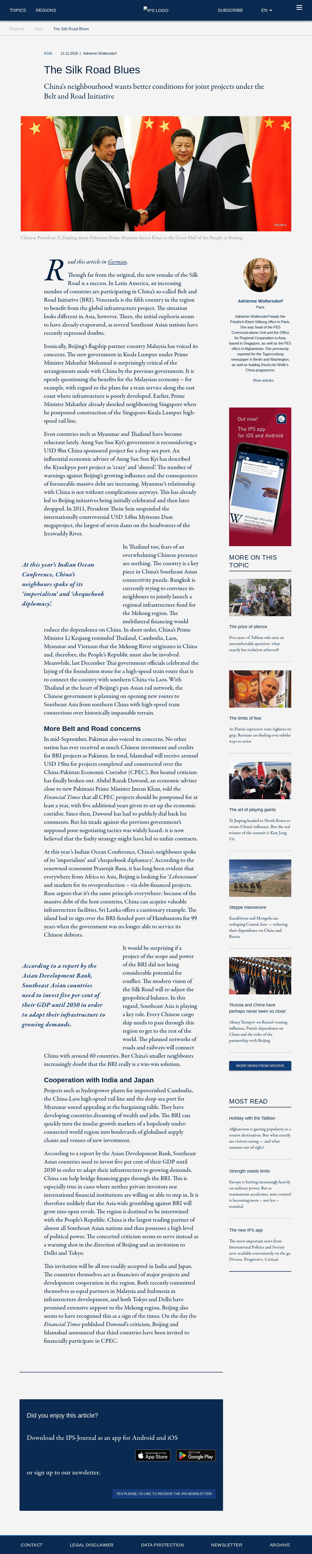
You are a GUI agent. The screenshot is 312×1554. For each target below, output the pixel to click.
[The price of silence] (260, 601)
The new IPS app (246, 1230)
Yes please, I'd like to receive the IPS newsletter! (164, 1494)
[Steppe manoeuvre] (260, 882)
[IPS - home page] (156, 10)
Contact (32, 1545)
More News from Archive (260, 1066)
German (117, 262)
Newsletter (226, 1545)
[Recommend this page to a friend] (262, 54)
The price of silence (248, 626)
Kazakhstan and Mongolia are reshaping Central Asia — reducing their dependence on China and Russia (258, 927)
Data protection (162, 1545)
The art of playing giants (252, 809)
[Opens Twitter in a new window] (239, 54)
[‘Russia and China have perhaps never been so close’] (260, 979)
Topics (18, 10)
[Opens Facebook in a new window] (250, 54)
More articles (263, 380)
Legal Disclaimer (92, 1545)
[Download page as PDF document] (218, 1365)
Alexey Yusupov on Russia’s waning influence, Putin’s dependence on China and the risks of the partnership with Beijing (258, 1031)
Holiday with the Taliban (252, 1118)
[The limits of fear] (260, 692)
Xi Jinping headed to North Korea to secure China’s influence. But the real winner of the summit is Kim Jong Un (260, 830)
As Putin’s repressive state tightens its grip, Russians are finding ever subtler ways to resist (260, 735)
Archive (280, 1545)
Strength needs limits (249, 1171)
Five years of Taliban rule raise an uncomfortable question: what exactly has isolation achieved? (256, 644)
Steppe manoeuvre (247, 907)
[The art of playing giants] (260, 784)
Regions (46, 10)
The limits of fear (245, 718)
